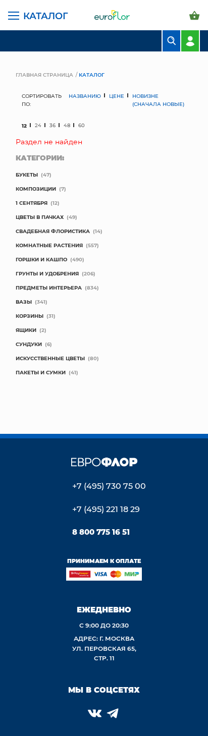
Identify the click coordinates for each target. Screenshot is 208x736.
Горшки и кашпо (41, 259)
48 (67, 125)
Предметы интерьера (49, 287)
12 (24, 125)
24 (38, 125)
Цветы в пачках (40, 216)
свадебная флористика (53, 231)
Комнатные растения (49, 245)
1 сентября (31, 202)
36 (52, 125)
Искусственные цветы (50, 358)
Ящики (26, 329)
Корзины (29, 315)
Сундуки (29, 344)
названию (85, 95)
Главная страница (44, 74)
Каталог (45, 16)
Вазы (24, 301)
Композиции (36, 188)
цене (116, 95)
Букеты (27, 174)
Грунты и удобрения (47, 273)
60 (81, 125)
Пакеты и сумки (41, 372)
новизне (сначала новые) (158, 99)
